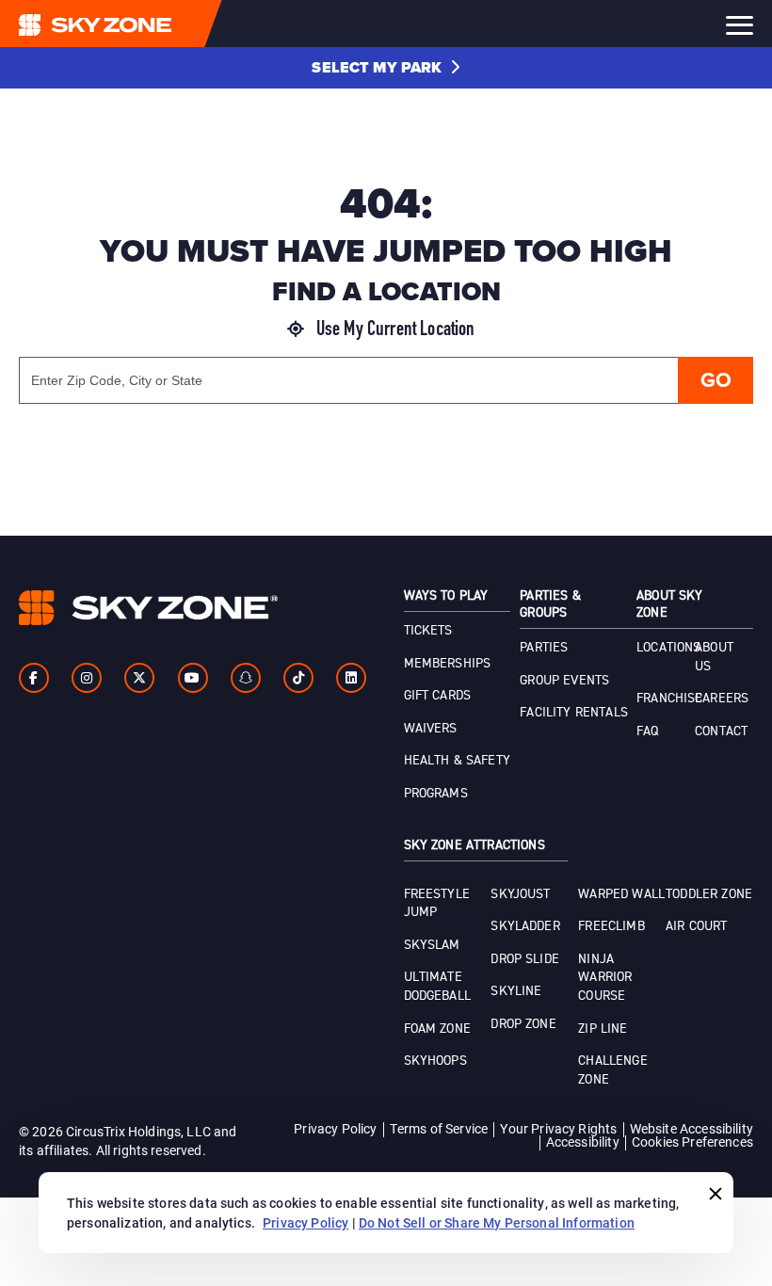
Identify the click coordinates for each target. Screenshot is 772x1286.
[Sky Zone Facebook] (34, 678)
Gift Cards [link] (438, 695)
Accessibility (582, 1141)
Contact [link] (721, 731)
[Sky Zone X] (139, 678)
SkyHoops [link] (435, 1061)
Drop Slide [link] (525, 959)
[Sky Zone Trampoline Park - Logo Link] (133, 23)
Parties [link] (544, 647)
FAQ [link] (647, 731)
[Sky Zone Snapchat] (246, 678)
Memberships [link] (447, 663)
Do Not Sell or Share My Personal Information (497, 1222)
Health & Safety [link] (457, 760)
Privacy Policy (335, 1128)
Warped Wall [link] (621, 894)
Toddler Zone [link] (709, 894)
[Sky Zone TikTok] (298, 678)
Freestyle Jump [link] (437, 904)
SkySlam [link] (432, 945)
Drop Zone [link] (523, 1024)
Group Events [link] (564, 680)
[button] (385, 67)
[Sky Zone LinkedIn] (351, 678)
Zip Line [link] (602, 1029)
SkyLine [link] (516, 991)
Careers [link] (721, 698)
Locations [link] (668, 647)
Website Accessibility (691, 1128)
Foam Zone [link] (437, 1029)
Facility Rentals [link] (574, 712)
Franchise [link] (669, 698)
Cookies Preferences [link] (692, 1141)
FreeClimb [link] (611, 926)
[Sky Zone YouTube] (193, 678)
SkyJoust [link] (520, 894)
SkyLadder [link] (525, 926)
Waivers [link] (431, 728)
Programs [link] (436, 793)
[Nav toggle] (739, 25)
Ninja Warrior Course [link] (605, 978)
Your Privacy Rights (558, 1128)
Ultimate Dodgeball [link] (437, 987)
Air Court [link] (696, 926)
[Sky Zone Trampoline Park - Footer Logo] (148, 607)
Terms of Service (439, 1128)
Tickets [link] (428, 630)
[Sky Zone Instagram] (87, 678)
